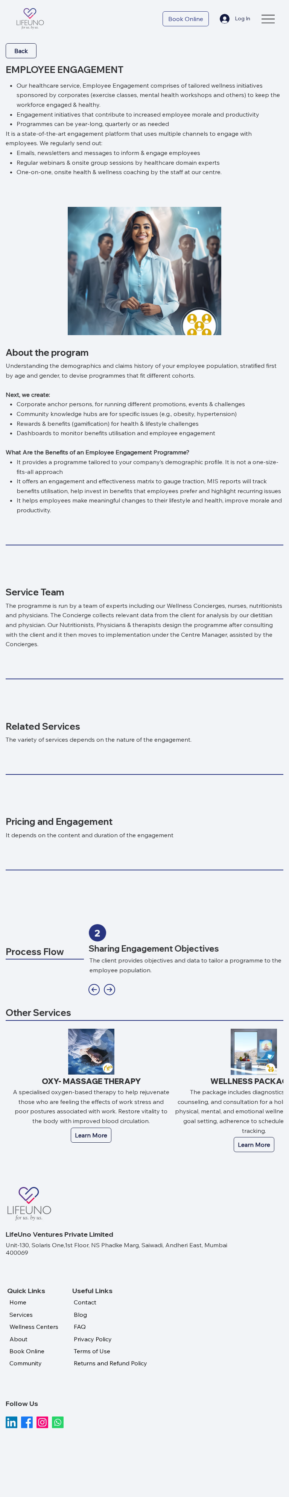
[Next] (109, 989)
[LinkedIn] (11, 1422)
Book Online (26, 1351)
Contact (85, 1302)
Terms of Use (92, 1351)
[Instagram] (42, 1422)
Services (21, 1314)
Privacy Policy (93, 1339)
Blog (80, 1314)
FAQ (80, 1326)
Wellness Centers (33, 1326)
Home (17, 1302)
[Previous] (94, 989)
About (18, 1339)
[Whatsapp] (58, 1422)
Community (25, 1363)
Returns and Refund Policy (110, 1363)
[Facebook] (27, 1422)
